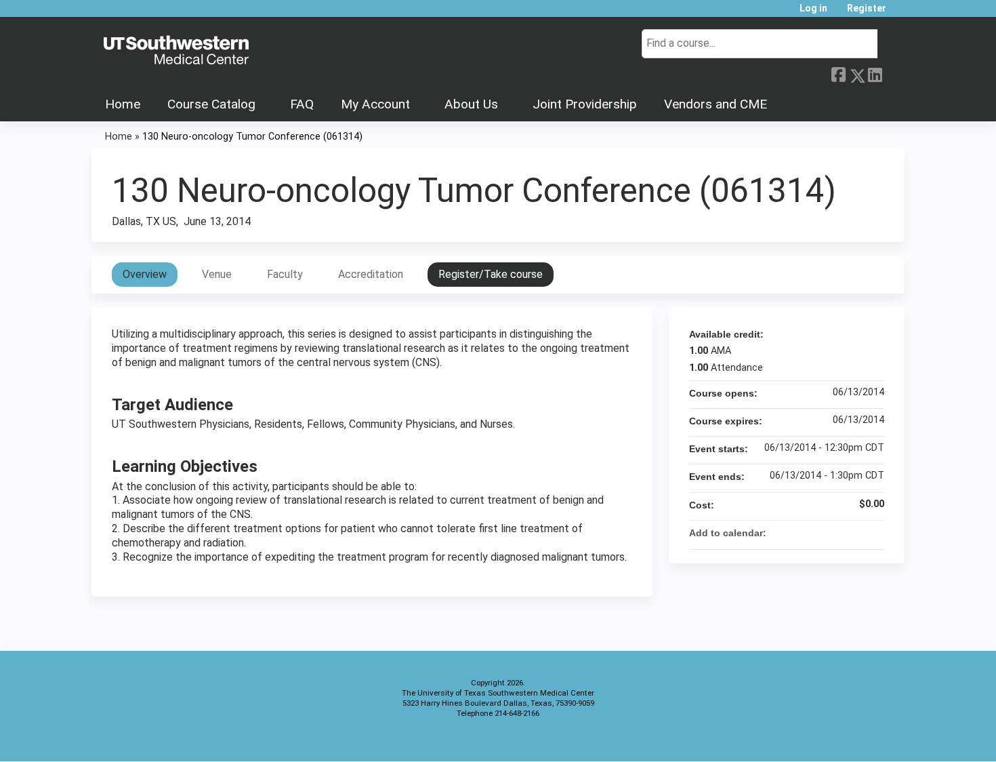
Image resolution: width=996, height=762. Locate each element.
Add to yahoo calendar (838, 533)
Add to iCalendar (856, 532)
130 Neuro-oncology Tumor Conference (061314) (252, 136)
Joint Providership (585, 104)
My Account (375, 104)
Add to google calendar (820, 533)
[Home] (176, 51)
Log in (813, 8)
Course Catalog (211, 104)
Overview (145, 274)
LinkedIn (874, 73)
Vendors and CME (715, 104)
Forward (893, 72)
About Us (471, 104)
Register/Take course (490, 274)
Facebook (838, 73)
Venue (217, 274)
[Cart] (900, 13)
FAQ (302, 104)
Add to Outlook (873, 533)
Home (122, 104)
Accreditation (370, 274)
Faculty (285, 274)
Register (866, 8)
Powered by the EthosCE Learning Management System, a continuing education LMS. (856, 739)
